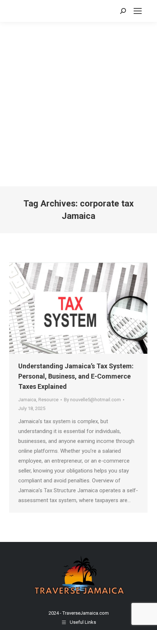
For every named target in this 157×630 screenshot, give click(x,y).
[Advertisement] (78, 104)
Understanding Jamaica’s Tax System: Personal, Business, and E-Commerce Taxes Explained (76, 376)
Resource (48, 399)
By (92, 399)
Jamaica (27, 399)
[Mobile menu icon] (137, 11)
